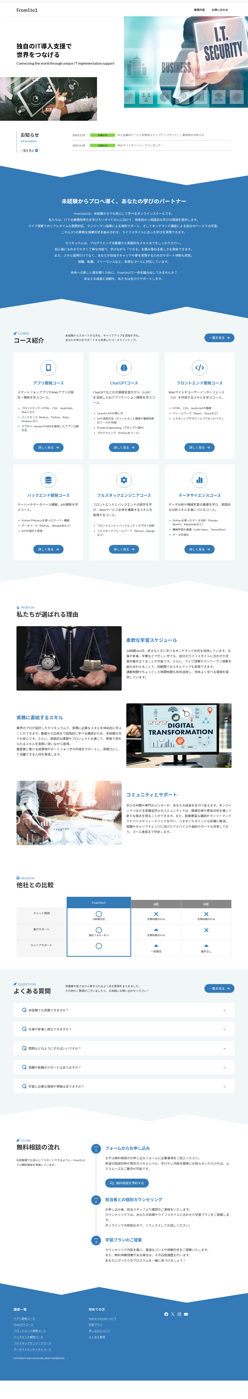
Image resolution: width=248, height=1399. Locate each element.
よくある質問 (97, 1337)
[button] (219, 337)
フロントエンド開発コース (30, 1330)
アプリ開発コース (24, 1318)
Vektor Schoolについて (103, 1318)
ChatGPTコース (23, 1324)
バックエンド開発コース (28, 1337)
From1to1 (35, 1358)
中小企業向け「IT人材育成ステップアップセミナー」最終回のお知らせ (160, 135)
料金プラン (95, 1324)
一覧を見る (27, 150)
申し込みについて (99, 1330)
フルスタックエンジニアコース (32, 1343)
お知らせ (102, 135)
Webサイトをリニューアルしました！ (140, 145)
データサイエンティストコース (32, 1349)
